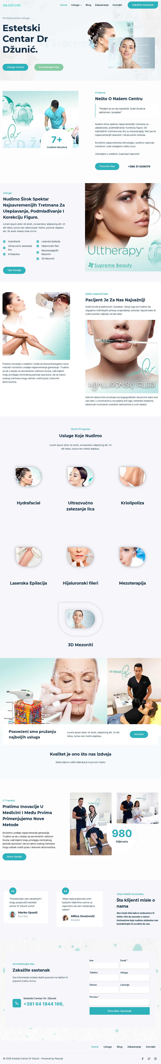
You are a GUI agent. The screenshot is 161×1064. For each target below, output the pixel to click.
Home (63, 5)
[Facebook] (142, 1058)
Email (124, 960)
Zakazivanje (102, 5)
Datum (93, 985)
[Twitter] (149, 1058)
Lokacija (124, 985)
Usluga (124, 972)
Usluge (107, 1046)
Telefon (94, 972)
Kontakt (117, 5)
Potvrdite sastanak (120, 1011)
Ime (91, 960)
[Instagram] (155, 1058)
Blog (88, 5)
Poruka (94, 997)
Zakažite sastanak (143, 5)
